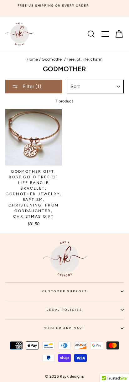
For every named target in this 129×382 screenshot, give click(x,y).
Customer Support (83, 293)
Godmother (52, 59)
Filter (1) (31, 86)
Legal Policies (85, 311)
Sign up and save (84, 330)
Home (32, 59)
